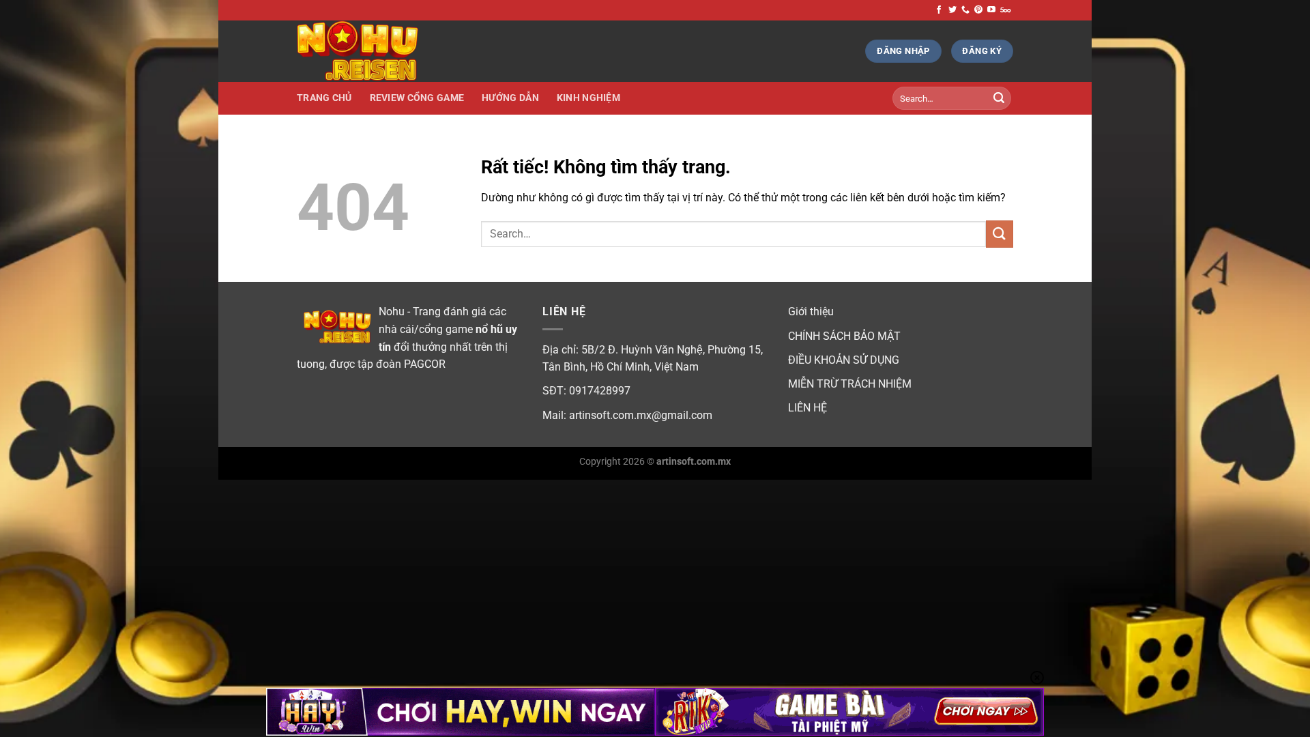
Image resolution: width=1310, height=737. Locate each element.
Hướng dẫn (510, 98)
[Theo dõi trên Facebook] (939, 10)
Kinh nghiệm (588, 98)
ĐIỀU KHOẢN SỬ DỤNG (843, 359)
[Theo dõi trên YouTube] (991, 10)
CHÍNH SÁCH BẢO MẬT (844, 336)
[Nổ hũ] (365, 51)
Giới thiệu (811, 311)
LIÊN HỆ (807, 407)
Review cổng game (417, 98)
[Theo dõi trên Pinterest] (978, 10)
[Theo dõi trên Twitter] (952, 10)
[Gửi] (998, 98)
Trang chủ (324, 98)
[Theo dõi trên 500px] (1005, 10)
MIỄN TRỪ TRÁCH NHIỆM (850, 383)
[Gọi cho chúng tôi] (965, 10)
